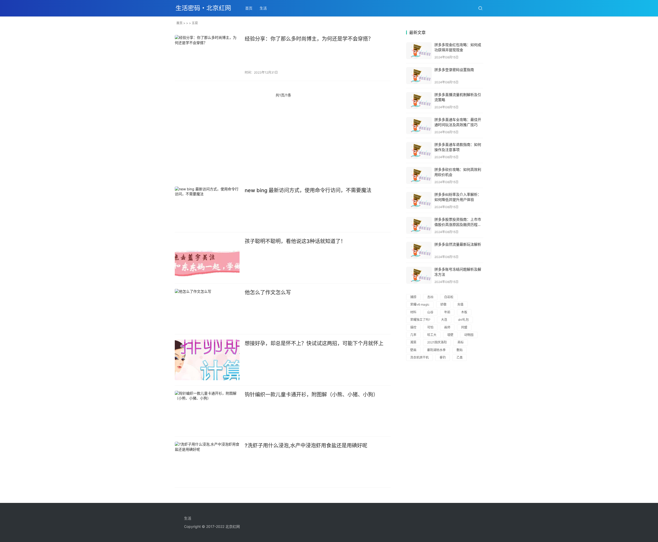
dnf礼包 (463, 320)
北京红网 (232, 526)
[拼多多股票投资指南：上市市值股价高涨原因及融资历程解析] (419, 225)
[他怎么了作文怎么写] (207, 309)
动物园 (468, 335)
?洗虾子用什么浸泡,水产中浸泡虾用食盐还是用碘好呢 (306, 445)
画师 (447, 327)
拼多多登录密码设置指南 (454, 69)
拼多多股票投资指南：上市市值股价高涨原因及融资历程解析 (457, 224)
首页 (248, 8)
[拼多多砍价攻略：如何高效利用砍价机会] (419, 175)
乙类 (459, 357)
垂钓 (443, 357)
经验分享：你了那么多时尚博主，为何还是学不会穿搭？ (309, 39)
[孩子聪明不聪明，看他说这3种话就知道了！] (207, 257)
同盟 (464, 327)
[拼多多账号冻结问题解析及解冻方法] (419, 275)
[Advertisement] (283, 143)
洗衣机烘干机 (419, 357)
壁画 (413, 350)
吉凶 (430, 297)
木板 (464, 312)
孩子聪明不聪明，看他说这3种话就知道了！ (295, 241)
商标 (461, 342)
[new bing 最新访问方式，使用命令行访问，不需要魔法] (207, 206)
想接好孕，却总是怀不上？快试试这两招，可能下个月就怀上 (314, 343)
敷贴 (459, 350)
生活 (263, 8)
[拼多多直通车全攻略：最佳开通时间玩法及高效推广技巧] (419, 125)
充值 (460, 304)
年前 (447, 312)
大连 (444, 320)
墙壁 (450, 335)
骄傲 (443, 304)
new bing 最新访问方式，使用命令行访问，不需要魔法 (308, 190)
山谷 (430, 312)
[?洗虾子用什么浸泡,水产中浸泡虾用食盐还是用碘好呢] (207, 462)
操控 (413, 327)
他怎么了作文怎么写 (268, 292)
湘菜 (413, 342)
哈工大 (431, 335)
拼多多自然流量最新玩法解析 (457, 244)
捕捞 (413, 297)
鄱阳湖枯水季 (436, 350)
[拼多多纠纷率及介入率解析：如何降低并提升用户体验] (419, 200)
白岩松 (448, 297)
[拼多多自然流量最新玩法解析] (419, 250)
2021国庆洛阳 (437, 342)
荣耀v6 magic (419, 304)
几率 (413, 335)
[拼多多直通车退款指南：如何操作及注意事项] (419, 150)
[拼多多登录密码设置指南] (419, 75)
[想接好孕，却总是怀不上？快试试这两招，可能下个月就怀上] (207, 360)
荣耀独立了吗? (420, 320)
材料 (413, 312)
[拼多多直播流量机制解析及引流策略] (419, 100)
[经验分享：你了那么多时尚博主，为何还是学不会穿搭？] (207, 55)
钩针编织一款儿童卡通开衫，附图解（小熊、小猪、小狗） (311, 395)
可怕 (430, 327)
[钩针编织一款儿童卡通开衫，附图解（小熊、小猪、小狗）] (207, 411)
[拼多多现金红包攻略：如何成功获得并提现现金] (419, 50)
